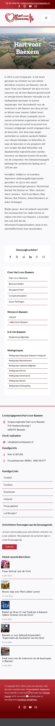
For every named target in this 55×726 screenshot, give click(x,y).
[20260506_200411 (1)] (5, 625)
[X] (17, 257)
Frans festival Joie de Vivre (16, 571)
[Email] (43, 257)
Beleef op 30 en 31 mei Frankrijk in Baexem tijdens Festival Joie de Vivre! (24, 613)
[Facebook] (10, 257)
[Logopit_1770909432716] (5, 602)
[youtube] (30, 6)
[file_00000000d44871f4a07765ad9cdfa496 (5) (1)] (5, 581)
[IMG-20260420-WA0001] (5, 648)
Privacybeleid (32, 689)
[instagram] (25, 6)
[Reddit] (23, 257)
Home (18, 57)
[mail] (36, 6)
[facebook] (19, 6)
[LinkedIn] (30, 257)
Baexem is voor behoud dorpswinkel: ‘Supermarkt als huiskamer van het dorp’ (23, 636)
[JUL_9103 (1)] (5, 561)
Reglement (45, 689)
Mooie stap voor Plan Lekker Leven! (21, 591)
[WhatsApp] (37, 257)
